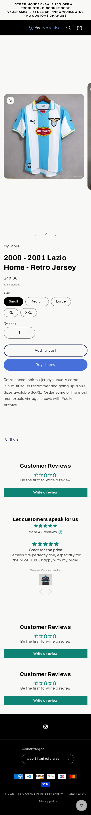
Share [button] (14, 439)
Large (61, 301)
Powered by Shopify (49, 794)
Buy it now (45, 365)
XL (11, 312)
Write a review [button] (45, 492)
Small (13, 301)
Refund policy (77, 794)
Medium (37, 301)
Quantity (10, 323)
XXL (28, 312)
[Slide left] (35, 234)
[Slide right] (56, 234)
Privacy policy (47, 801)
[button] (9, 28)
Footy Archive (26, 794)
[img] (45, 526)
